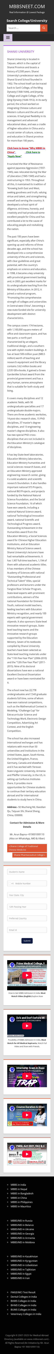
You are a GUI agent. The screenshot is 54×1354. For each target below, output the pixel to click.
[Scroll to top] (49, 1349)
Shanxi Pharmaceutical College (29, 855)
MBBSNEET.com (27, 6)
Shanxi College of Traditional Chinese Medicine (23, 848)
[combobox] (10, 883)
